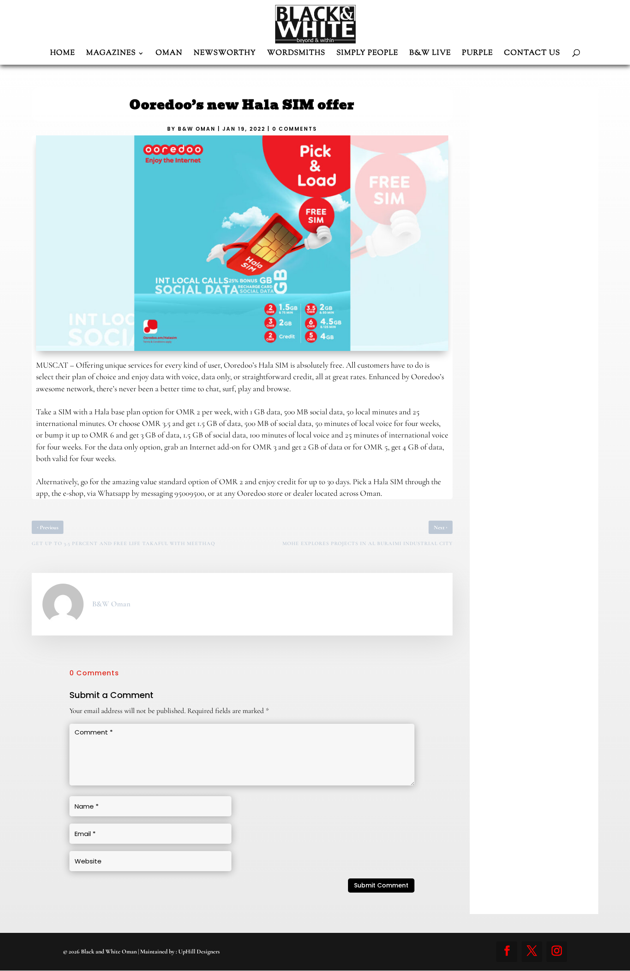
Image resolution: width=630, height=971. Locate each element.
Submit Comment (381, 885)
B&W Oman (197, 128)
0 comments (294, 128)
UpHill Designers (199, 951)
